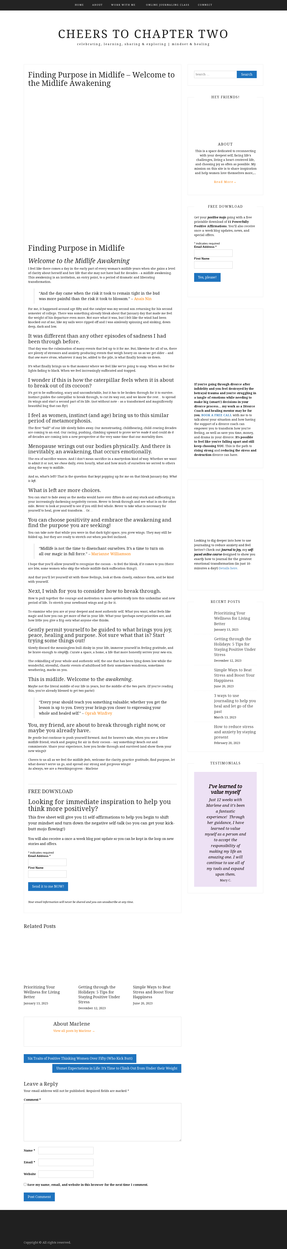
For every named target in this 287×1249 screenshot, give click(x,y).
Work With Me (123, 5)
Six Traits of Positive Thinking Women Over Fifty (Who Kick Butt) (80, 1058)
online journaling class (168, 5)
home (79, 5)
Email (29, 1162)
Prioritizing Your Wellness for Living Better (42, 992)
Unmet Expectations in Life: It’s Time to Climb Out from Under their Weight (116, 1068)
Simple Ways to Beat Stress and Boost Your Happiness (153, 992)
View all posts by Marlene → (74, 1031)
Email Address (39, 856)
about (97, 5)
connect (205, 5)
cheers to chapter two (143, 34)
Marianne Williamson (111, 554)
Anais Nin (143, 299)
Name (29, 1150)
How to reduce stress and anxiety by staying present (235, 731)
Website (30, 1174)
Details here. (228, 568)
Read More (225, 182)
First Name (35, 867)
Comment (32, 1099)
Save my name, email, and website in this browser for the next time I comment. (87, 1184)
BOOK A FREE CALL (216, 415)
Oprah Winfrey (98, 713)
